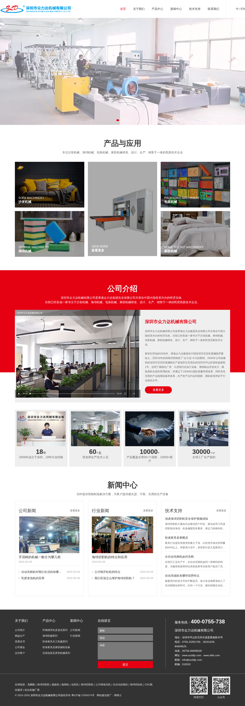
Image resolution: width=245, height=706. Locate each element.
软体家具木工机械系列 (55, 641)
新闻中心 (176, 8)
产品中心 (157, 8)
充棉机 (31, 684)
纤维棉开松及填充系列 (55, 630)
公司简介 (20, 630)
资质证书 (20, 641)
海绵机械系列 (50, 635)
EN (243, 8)
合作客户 (20, 653)
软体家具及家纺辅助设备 (56, 647)
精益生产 (20, 635)
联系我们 (213, 8)
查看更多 (158, 389)
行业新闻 (75, 635)
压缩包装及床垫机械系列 (56, 653)
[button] (9, 62)
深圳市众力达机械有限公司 (45, 695)
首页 (123, 8)
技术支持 (195, 8)
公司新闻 (75, 630)
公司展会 (20, 647)
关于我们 (139, 8)
